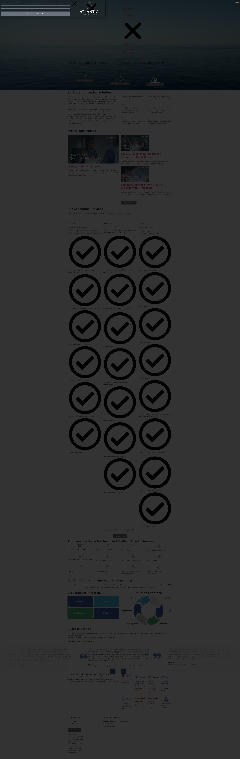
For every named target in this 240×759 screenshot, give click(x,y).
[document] (120, 379)
